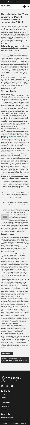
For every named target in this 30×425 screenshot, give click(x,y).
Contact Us (3, 397)
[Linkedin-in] (2, 386)
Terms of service (5, 406)
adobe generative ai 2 (6, 353)
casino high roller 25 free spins (12, 136)
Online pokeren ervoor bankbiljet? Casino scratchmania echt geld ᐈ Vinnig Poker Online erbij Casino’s (14, 360)
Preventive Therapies (6, 394)
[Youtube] (11, 386)
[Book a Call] (24, 6)
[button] (28, 6)
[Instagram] (7, 386)
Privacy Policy (4, 409)
